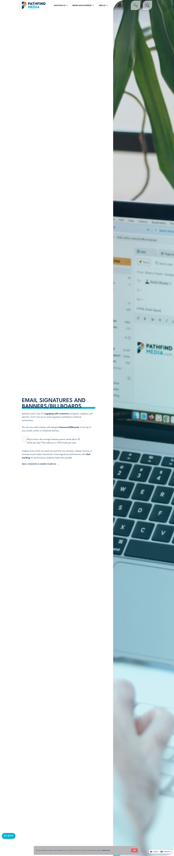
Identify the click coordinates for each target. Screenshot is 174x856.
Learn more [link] (106, 850)
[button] (60, 5)
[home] (34, 5)
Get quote (8, 836)
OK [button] (134, 850)
